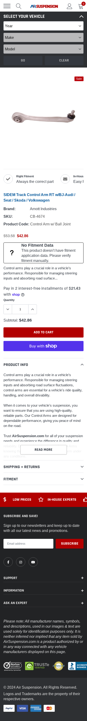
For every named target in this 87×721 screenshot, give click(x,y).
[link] (8, 562)
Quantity (9, 300)
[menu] (6, 6)
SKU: (8, 216)
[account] (69, 6)
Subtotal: (10, 320)
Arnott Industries (43, 209)
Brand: (9, 209)
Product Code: (16, 224)
